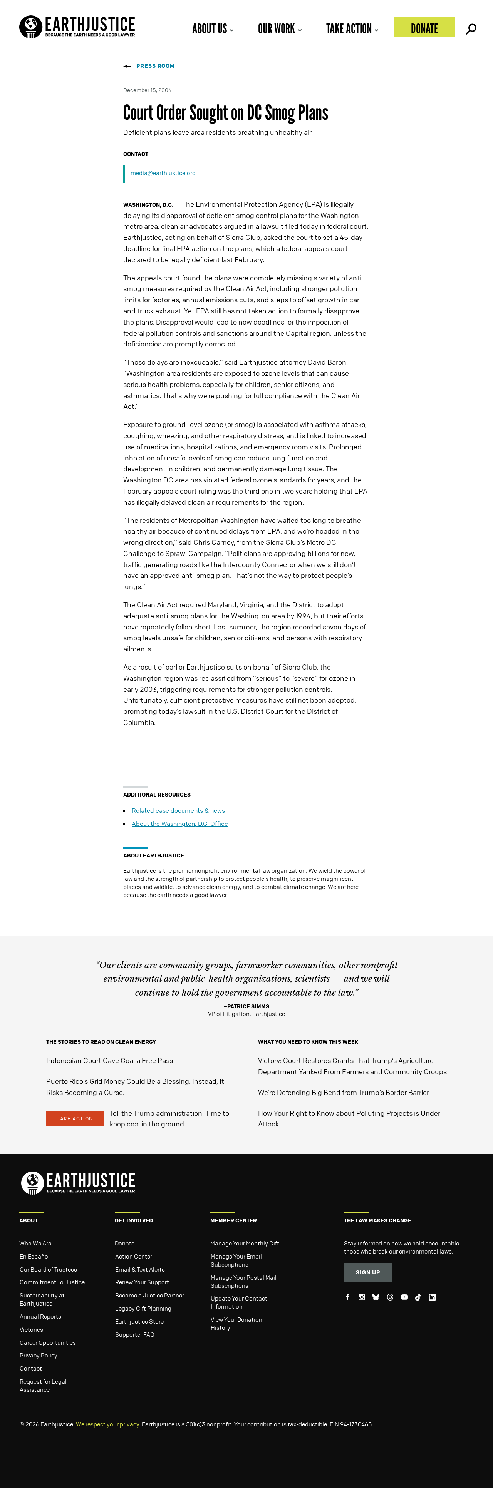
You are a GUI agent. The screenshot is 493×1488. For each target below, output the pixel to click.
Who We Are (35, 1243)
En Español (35, 1256)
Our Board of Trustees (48, 1269)
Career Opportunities (48, 1342)
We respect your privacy (107, 1424)
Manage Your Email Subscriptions (236, 1260)
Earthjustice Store (139, 1321)
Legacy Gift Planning (143, 1308)
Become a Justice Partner (149, 1295)
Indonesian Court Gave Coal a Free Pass (109, 1060)
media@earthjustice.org (163, 173)
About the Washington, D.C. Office (180, 823)
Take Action (349, 28)
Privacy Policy (38, 1355)
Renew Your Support (142, 1282)
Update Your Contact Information (239, 1302)
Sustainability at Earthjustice (42, 1299)
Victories (31, 1329)
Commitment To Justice (52, 1282)
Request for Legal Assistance (43, 1385)
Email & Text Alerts (140, 1269)
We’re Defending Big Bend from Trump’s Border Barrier (343, 1092)
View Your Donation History (236, 1323)
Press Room (155, 65)
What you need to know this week (308, 1041)
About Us (209, 28)
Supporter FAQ (134, 1334)
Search (470, 27)
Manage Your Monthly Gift (244, 1243)
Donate (424, 28)
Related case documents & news (178, 810)
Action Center (133, 1256)
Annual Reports (40, 1316)
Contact (31, 1368)
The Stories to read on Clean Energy (101, 1041)
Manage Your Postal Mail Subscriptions (244, 1281)
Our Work (276, 28)
